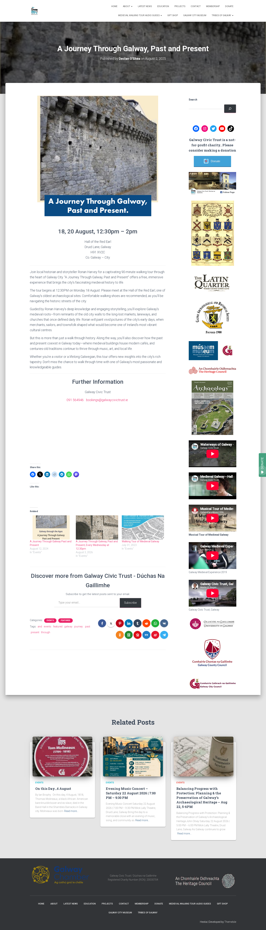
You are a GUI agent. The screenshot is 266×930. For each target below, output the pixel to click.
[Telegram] (164, 635)
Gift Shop (172, 15)
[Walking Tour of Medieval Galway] (143, 527)
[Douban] (129, 635)
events (47, 626)
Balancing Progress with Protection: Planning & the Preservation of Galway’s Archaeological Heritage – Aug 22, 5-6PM (201, 797)
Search (193, 99)
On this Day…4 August (53, 788)
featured (57, 626)
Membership (213, 6)
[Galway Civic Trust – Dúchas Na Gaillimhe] (34, 10)
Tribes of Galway (222, 15)
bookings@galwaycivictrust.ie (107, 400)
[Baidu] (138, 635)
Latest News (145, 6)
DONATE (262, 463)
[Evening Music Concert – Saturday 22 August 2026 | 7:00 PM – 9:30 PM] (133, 756)
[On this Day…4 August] (62, 756)
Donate (229, 6)
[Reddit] (146, 623)
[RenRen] (146, 635)
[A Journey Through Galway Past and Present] (51, 527)
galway (68, 626)
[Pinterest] (120, 623)
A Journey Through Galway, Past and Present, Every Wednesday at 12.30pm (97, 545)
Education (163, 6)
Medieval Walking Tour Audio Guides (139, 15)
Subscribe (130, 602)
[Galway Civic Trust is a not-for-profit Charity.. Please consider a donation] (230, 108)
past (87, 626)
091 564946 (75, 400)
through (45, 632)
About (127, 6)
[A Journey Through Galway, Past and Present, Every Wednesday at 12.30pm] (97, 527)
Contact (196, 6)
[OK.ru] (120, 635)
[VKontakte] (164, 623)
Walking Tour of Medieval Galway (140, 541)
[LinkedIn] (129, 623)
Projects (179, 6)
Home (114, 6)
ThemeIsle (230, 921)
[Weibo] (155, 635)
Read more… (71, 811)
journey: (78, 626)
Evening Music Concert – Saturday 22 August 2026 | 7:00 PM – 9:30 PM (131, 793)
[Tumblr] (138, 623)
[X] (111, 623)
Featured (65, 620)
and (40, 626)
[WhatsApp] (155, 623)
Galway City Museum (194, 15)
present (35, 632)
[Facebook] (102, 623)
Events (50, 620)
